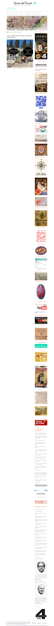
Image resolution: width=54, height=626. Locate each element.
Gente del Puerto (11, 8)
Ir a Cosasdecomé (37, 426)
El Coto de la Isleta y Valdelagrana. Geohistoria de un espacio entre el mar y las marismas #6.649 (41, 544)
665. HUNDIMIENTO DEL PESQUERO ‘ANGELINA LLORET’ (40, 443)
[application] (41, 320)
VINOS (17, 13)
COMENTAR (42, 440)
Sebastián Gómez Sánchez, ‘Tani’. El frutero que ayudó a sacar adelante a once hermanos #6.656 (41, 473)
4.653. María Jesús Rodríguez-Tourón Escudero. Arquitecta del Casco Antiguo (41, 450)
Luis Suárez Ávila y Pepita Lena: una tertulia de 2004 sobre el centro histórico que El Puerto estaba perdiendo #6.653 (41, 530)
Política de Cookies (35, 13)
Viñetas (19, 68)
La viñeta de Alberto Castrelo (11, 13)
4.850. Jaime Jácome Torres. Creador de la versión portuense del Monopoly (41, 467)
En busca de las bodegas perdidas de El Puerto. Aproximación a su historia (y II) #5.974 (41, 437)
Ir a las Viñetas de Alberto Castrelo (41, 342)
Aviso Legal (21, 13)
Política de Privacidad (28, 13)
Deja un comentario (23, 68)
